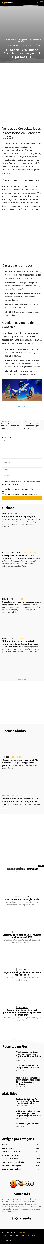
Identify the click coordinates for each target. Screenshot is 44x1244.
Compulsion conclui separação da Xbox (22, 899)
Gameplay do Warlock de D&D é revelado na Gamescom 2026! (22, 936)
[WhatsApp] (31, 117)
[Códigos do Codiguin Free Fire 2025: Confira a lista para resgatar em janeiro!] (22, 745)
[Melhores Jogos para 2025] (8, 1127)
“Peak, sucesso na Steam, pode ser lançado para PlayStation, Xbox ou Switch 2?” (28, 1055)
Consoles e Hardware (10, 40)
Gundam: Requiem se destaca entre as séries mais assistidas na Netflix (10, 426)
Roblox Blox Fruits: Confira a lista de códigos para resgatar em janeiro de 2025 (21, 801)
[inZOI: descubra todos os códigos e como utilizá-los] (8, 1069)
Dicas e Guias (7, 599)
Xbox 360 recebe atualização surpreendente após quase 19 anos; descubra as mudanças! (29, 1081)
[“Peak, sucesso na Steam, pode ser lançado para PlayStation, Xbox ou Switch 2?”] (8, 1055)
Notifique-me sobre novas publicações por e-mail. (23, 494)
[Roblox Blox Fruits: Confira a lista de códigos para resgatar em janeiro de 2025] (22, 784)
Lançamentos (27, 45)
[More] (36, 117)
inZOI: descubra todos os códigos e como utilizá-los (28, 1066)
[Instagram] (23, 1223)
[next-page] (24, 1026)
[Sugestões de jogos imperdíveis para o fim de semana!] (22, 623)
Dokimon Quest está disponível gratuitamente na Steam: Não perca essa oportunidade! (20, 644)
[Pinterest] (25, 117)
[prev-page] (19, 1026)
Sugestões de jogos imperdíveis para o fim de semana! (22, 973)
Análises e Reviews (9, 513)
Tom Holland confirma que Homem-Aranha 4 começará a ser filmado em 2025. (33, 426)
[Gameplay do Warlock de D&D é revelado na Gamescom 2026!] (22, 577)
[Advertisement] (22, 90)
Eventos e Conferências (12, 553)
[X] (20, 117)
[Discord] (14, 1223)
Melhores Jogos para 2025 (27, 1124)
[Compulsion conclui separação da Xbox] (22, 538)
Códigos (5, 757)
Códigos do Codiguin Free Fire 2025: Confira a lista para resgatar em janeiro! (20, 763)
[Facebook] (14, 117)
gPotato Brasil (21, 1232)
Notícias (37, 45)
